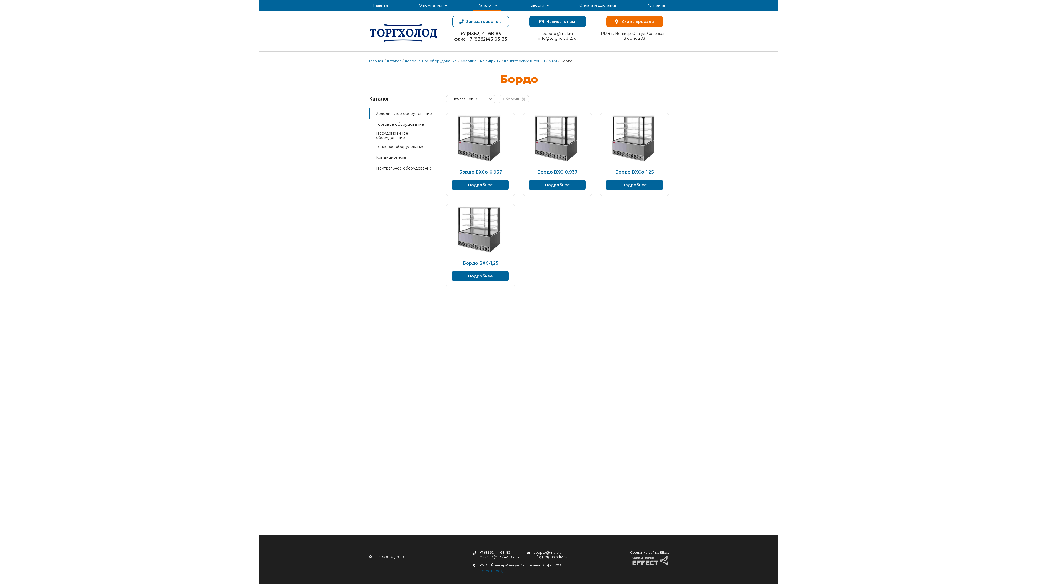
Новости (535, 5)
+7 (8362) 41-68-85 (480, 33)
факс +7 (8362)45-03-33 (480, 39)
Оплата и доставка (597, 5)
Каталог (485, 5)
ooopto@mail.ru (558, 33)
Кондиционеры (391, 157)
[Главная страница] (403, 31)
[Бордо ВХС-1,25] (480, 230)
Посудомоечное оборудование (392, 135)
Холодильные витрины (480, 61)
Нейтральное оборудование (404, 168)
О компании (430, 5)
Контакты (656, 5)
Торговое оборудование (400, 124)
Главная (380, 5)
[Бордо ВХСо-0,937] (480, 139)
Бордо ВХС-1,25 (480, 263)
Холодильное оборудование (431, 61)
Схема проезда (493, 571)
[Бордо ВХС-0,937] (557, 139)
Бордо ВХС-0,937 (557, 172)
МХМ (553, 61)
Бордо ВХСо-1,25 (634, 172)
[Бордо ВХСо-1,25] (634, 139)
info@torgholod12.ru (557, 38)
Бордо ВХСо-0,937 (480, 172)
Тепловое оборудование (400, 146)
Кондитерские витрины (524, 61)
